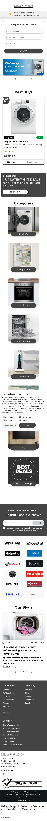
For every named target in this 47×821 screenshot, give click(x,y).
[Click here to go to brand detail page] (12, 543)
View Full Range (23, 484)
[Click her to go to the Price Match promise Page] (21, 783)
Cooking (6, 696)
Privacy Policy (10, 794)
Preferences (26, 417)
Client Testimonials (11, 725)
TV (4, 710)
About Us (29, 690)
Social (27, 703)
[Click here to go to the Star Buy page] (23, 470)
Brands (28, 696)
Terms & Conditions (21, 794)
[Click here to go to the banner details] (23, 67)
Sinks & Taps (8, 706)
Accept (27, 425)
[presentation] (15, 79)
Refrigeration (8, 693)
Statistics (8, 420)
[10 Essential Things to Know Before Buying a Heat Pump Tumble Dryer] (23, 626)
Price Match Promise (11, 728)
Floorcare (6, 703)
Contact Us (29, 700)
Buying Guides (9, 738)
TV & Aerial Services (11, 732)
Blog (27, 693)
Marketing (25, 420)
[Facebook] (3, 774)
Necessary (9, 417)
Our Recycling (8, 741)
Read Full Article (9, 667)
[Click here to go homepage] (23, 5)
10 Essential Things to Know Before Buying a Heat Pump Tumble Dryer (20, 650)
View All (34, 594)
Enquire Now (32, 162)
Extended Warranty (11, 735)
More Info (11, 162)
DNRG (27, 800)
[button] (20, 672)
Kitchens (6, 713)
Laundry (6, 690)
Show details (9, 425)
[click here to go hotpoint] (9, 137)
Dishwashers (8, 700)
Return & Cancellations (12, 745)
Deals (5, 716)
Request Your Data (35, 794)
